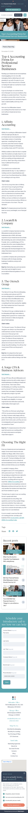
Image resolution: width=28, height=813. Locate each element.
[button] (25, 15)
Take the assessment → (13, 9)
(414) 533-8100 (14, 721)
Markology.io (21, 811)
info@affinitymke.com (14, 718)
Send (6, 682)
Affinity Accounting (14, 481)
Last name (6, 641)
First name (6, 632)
